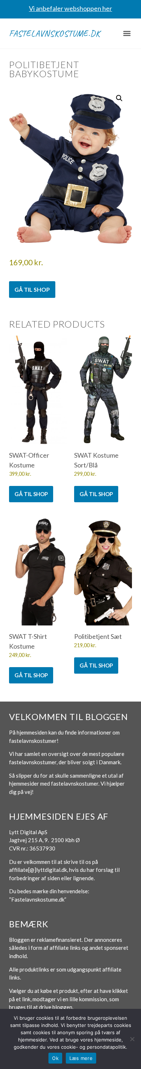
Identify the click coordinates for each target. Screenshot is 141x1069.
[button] (127, 33)
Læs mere (81, 1058)
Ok (55, 1058)
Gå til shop (32, 289)
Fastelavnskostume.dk (54, 33)
